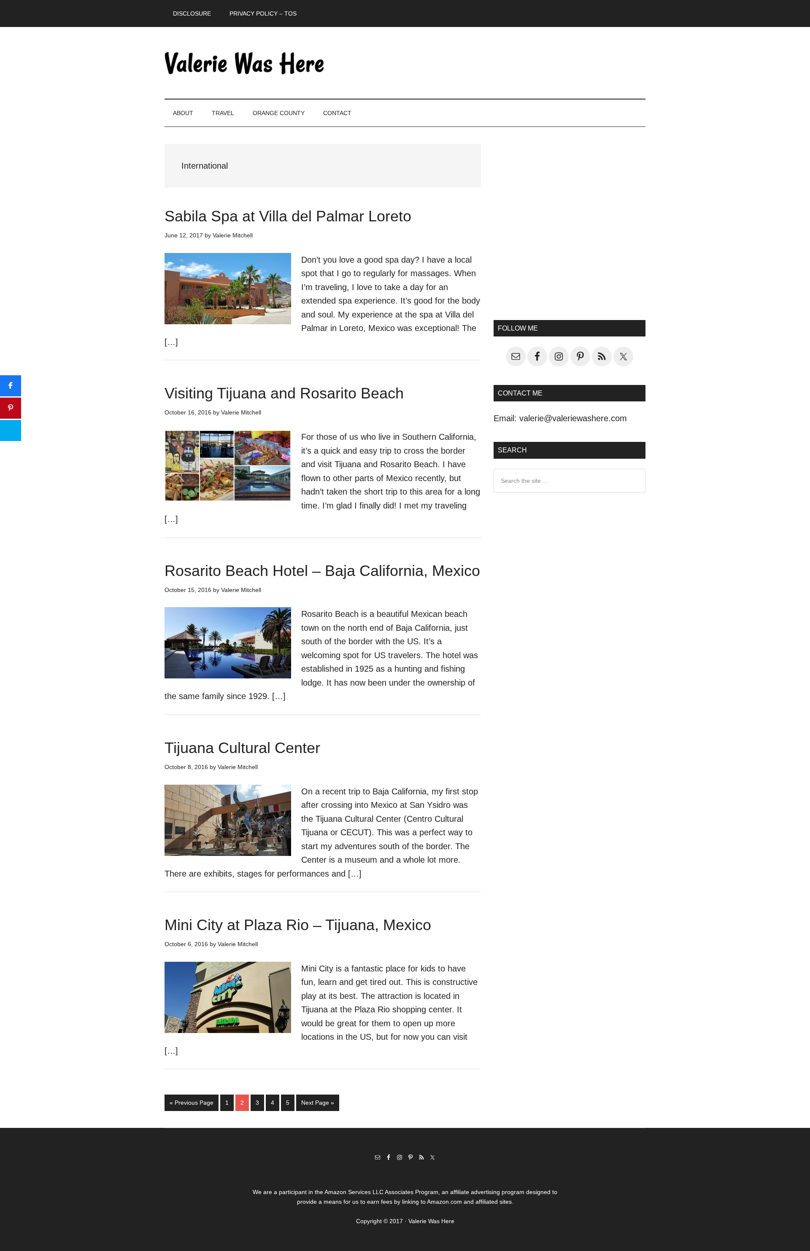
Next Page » (317, 1105)
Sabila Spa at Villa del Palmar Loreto (288, 216)
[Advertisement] (569, 230)
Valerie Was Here (245, 63)
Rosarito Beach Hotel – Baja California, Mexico (322, 570)
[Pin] (10, 408)
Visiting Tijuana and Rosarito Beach (284, 393)
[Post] (10, 430)
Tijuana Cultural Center (242, 747)
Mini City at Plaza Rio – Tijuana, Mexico (298, 925)
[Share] (10, 385)
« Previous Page (191, 1105)
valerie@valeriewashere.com (573, 418)
